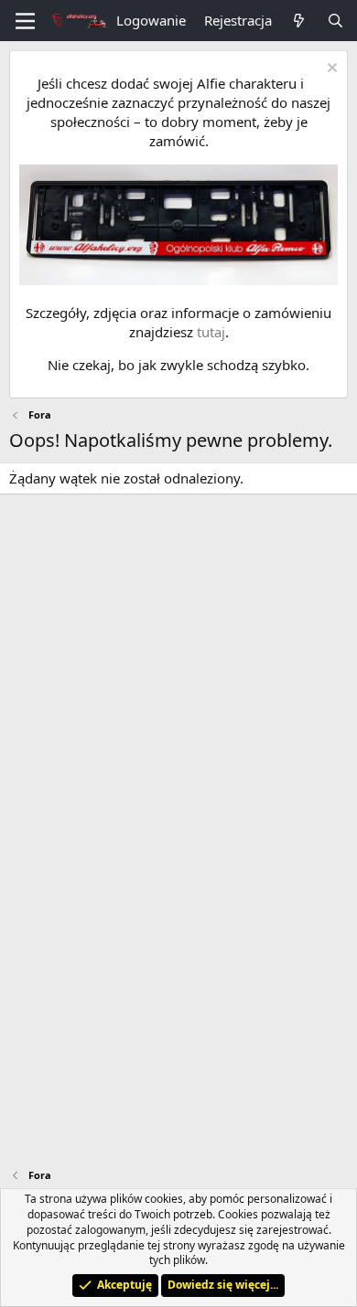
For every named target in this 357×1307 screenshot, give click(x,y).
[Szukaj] (335, 20)
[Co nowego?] (299, 20)
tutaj (211, 332)
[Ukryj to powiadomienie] (330, 70)
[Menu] (25, 21)
